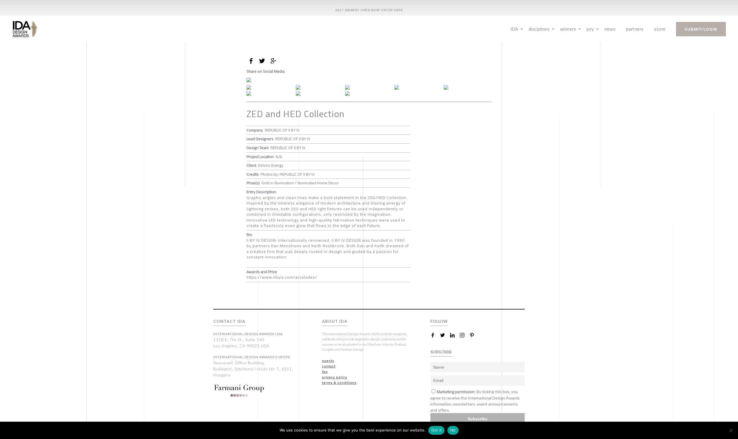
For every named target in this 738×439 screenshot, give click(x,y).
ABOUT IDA (334, 321)
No (453, 430)
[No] (731, 430)
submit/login (701, 29)
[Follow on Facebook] (435, 335)
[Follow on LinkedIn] (454, 335)
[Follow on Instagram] (464, 335)
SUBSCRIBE (441, 351)
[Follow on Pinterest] (474, 335)
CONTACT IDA (229, 321)
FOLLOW (439, 321)
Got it (436, 430)
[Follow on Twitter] (444, 335)
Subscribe (477, 419)
